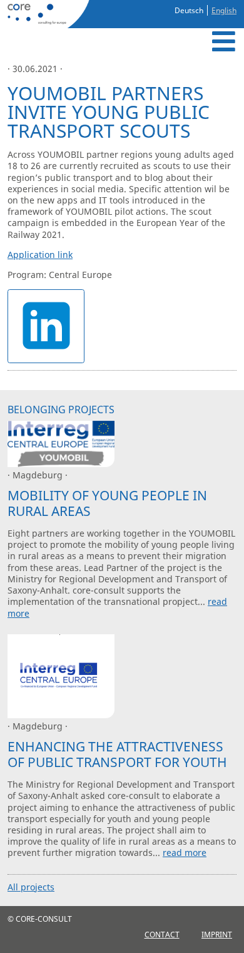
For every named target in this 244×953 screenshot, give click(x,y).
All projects (31, 887)
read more (184, 852)
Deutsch (189, 10)
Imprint (216, 934)
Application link (40, 254)
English (223, 10)
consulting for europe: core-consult (47, 14)
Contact (162, 934)
